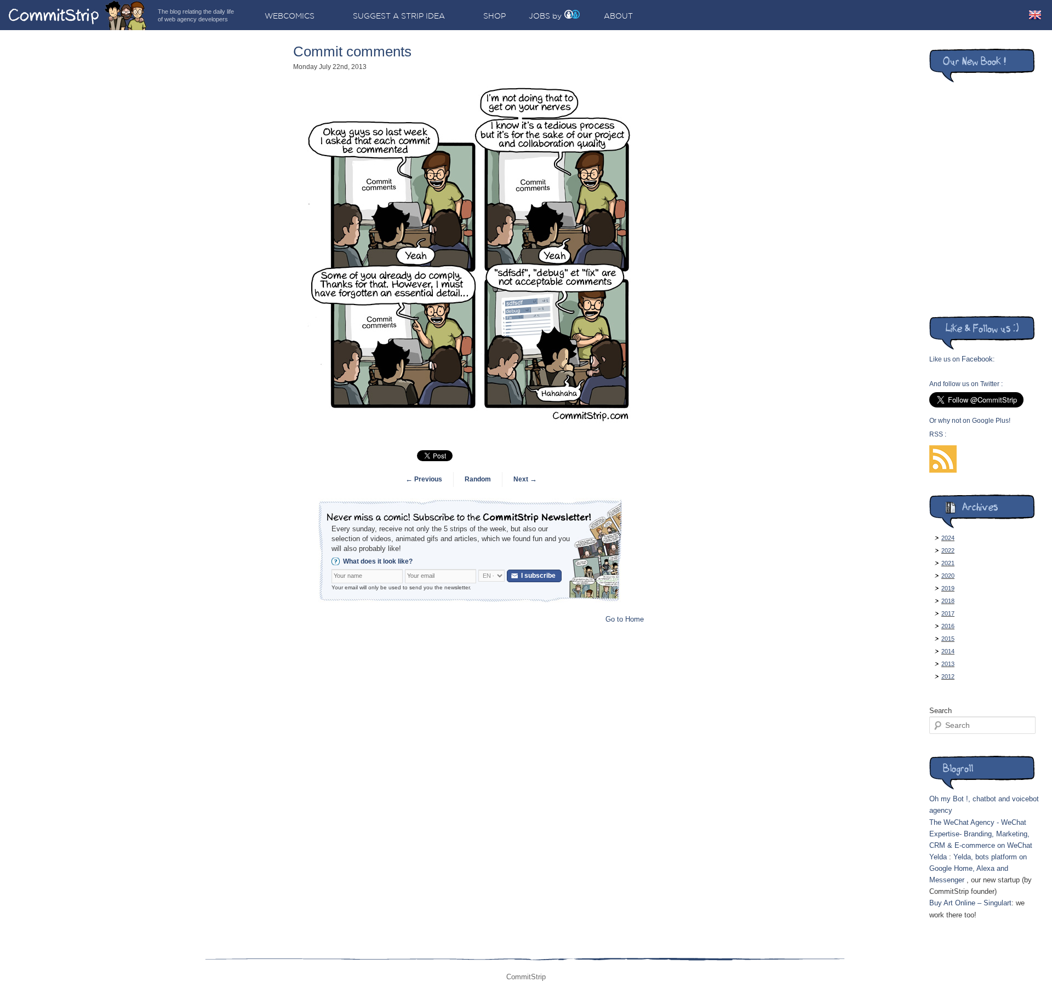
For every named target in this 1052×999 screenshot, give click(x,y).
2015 (947, 638)
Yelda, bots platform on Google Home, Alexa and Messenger (978, 868)
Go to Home (624, 619)
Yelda (938, 857)
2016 (947, 626)
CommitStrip (78, 15)
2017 (947, 613)
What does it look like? (378, 561)
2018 (947, 601)
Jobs (539, 16)
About (618, 16)
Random (478, 479)
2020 (947, 575)
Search (940, 711)
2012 (947, 676)
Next (525, 479)
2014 (947, 651)
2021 (947, 563)
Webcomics (290, 16)
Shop (494, 16)
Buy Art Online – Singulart (970, 903)
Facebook (977, 359)
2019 (947, 588)
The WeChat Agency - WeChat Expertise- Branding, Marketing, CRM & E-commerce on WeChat (980, 833)
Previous (423, 479)
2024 (947, 538)
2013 (947, 664)
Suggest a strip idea (399, 16)
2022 (947, 550)
